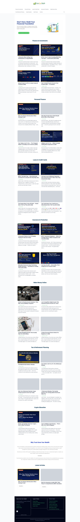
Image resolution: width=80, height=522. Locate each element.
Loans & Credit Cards (35, 9)
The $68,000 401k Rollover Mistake (26, 364)
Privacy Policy (35, 501)
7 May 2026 (44, 240)
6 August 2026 (21, 366)
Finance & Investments (19, 9)
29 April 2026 (21, 179)
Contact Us (18, 506)
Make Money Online (53, 9)
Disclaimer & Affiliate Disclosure (39, 502)
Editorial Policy (19, 507)
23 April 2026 (21, 269)
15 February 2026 (21, 335)
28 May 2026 (21, 239)
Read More (44, 486)
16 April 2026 (44, 206)
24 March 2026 (44, 86)
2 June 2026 (21, 60)
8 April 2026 (20, 86)
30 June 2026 (21, 146)
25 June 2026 (44, 146)
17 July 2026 (21, 394)
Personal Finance (27, 9)
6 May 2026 (44, 60)
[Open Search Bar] (64, 12)
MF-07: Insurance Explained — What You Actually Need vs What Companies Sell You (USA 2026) (51, 237)
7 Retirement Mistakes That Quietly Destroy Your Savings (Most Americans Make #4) (50, 392)
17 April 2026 (21, 206)
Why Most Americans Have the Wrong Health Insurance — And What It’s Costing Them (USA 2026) (28, 266)
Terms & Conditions (36, 504)
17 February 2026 (21, 305)
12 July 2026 (44, 395)
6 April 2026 (44, 268)
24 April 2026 (44, 180)
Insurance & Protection (45, 9)
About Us (18, 504)
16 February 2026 (44, 305)
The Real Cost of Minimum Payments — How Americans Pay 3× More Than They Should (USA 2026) (51, 178)
